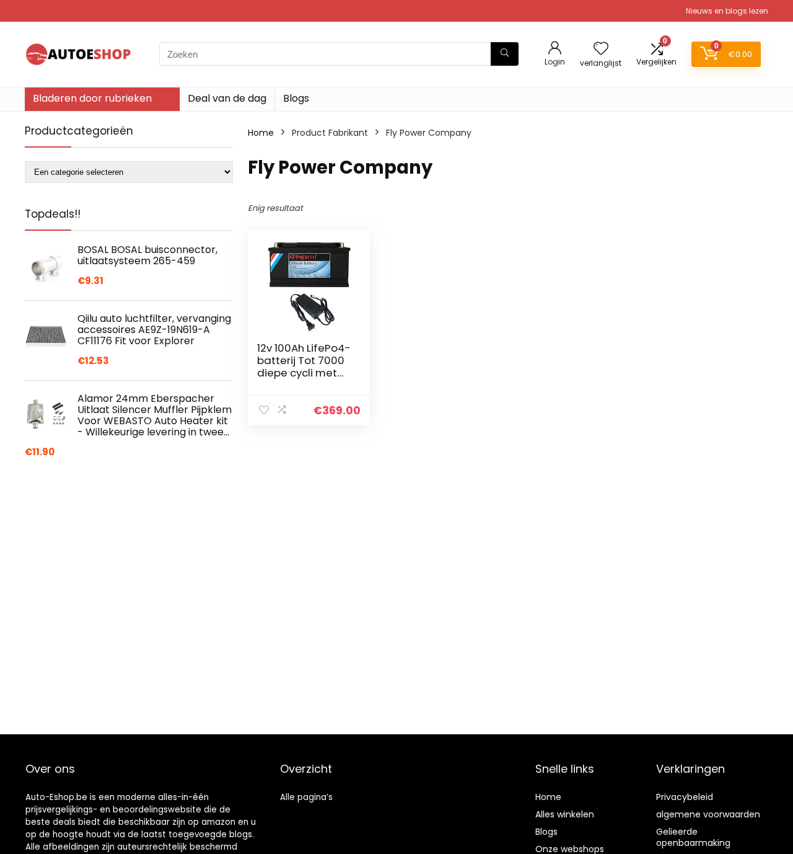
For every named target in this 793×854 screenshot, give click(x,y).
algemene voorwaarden (708, 814)
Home (261, 133)
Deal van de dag (227, 98)
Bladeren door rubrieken (92, 98)
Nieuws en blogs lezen (727, 11)
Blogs (296, 98)
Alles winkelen (564, 814)
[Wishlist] (601, 49)
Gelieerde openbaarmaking (693, 837)
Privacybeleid (684, 797)
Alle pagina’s (306, 797)
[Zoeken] (505, 54)
